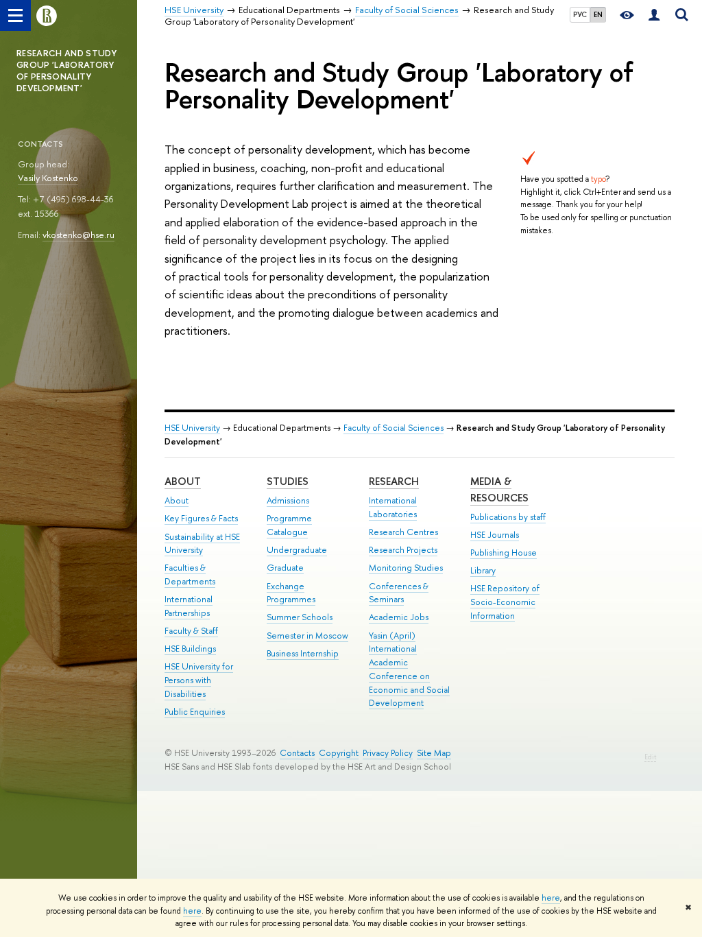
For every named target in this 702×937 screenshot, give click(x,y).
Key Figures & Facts (201, 518)
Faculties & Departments (190, 574)
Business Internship (303, 653)
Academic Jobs (398, 617)
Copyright (339, 753)
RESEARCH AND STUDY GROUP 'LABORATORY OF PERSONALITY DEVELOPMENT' (66, 70)
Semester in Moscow (307, 635)
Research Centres (403, 532)
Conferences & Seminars (398, 593)
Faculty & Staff (191, 631)
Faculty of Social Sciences (393, 428)
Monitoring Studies (406, 567)
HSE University (192, 428)
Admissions (288, 500)
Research (394, 481)
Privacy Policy (388, 753)
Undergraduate (297, 550)
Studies (287, 481)
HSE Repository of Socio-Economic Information (505, 601)
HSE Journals (494, 535)
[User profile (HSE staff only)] (654, 15)
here (551, 897)
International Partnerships (189, 606)
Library (483, 570)
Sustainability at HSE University (202, 543)
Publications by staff (508, 517)
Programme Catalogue (289, 525)
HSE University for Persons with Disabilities (199, 680)
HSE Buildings (190, 648)
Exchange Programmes (291, 593)
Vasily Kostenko (48, 177)
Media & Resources (499, 489)
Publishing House (503, 552)
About (183, 481)
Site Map (434, 753)
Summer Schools (299, 617)
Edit (650, 756)
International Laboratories (393, 507)
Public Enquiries (195, 711)
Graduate (285, 567)
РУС (580, 14)
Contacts (297, 753)
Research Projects (403, 550)
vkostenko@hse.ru (78, 234)
